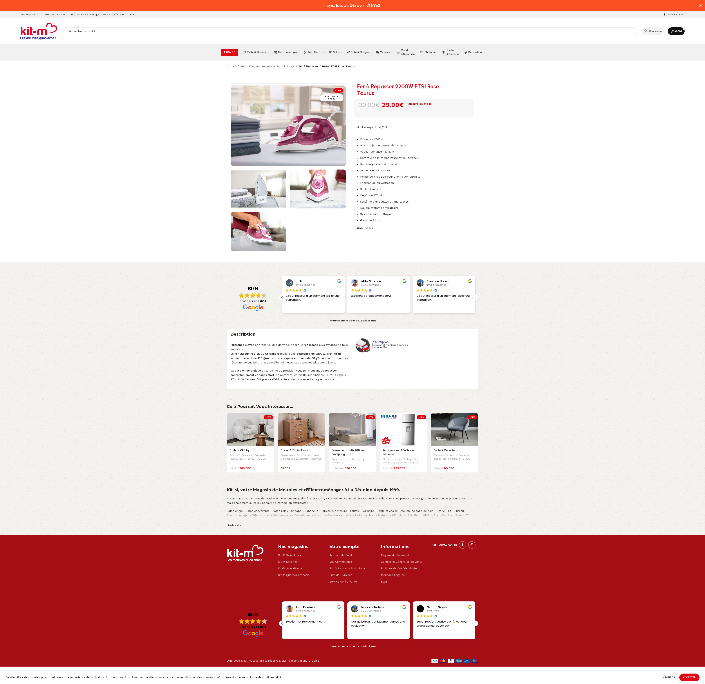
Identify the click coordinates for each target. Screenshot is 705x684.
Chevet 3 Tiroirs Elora (294, 450)
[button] (475, 297)
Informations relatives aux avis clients (352, 320)
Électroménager (392, 459)
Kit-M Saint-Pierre (290, 568)
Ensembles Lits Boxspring (348, 459)
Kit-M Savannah (288, 561)
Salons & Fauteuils (241, 455)
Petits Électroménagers (256, 66)
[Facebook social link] (462, 545)
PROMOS (260, 458)
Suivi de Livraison (341, 575)
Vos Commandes (341, 561)
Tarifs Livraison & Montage (347, 568)
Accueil (231, 66)
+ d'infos (669, 677)
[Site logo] (38, 31)
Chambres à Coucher (294, 455)
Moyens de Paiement (395, 555)
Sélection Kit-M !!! (407, 462)
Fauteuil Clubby (239, 450)
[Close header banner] (700, 5)
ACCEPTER (689, 677)
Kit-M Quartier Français (293, 575)
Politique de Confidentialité (399, 568)
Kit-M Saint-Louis (289, 555)
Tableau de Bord (341, 555)
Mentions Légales (393, 575)
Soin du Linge (285, 66)
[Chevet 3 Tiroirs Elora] (301, 429)
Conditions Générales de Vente (401, 561)
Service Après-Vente (343, 581)
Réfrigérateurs (412, 459)
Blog (384, 581)
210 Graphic (311, 660)
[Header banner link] (347, 5)
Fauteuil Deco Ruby (446, 450)
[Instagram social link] (472, 545)
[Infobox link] (674, 14)
